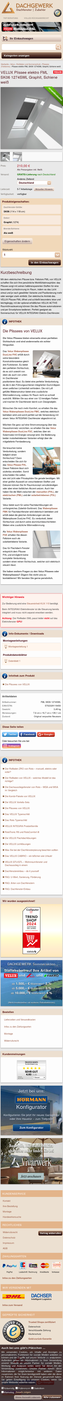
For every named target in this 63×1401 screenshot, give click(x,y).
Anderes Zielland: (25, 178)
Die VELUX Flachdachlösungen (20, 837)
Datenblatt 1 (14, 660)
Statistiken (39, 1388)
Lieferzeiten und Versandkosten (19, 1019)
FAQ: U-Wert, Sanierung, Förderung (23, 877)
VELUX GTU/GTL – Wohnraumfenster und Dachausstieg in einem (26, 863)
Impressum (8, 1242)
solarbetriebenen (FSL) (43, 495)
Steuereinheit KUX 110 (38, 603)
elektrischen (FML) (13, 495)
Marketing (9, 1392)
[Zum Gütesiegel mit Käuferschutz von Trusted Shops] (57, 13)
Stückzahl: (7, 249)
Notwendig (9, 1388)
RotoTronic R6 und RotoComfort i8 (22, 832)
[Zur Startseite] (27, 7)
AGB (5, 1248)
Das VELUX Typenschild (17, 814)
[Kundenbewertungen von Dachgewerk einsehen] (31, 1078)
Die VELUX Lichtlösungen (18, 843)
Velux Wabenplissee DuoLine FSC (29, 429)
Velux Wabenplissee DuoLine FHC (16, 352)
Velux (12, 64)
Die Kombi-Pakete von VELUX (20, 796)
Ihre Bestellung (10, 1206)
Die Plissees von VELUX (17, 684)
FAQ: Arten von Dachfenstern (19, 883)
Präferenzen (24, 1388)
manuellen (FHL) (45, 491)
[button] (10, 734)
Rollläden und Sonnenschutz (28, 64)
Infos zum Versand (12, 1305)
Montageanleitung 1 (18, 646)
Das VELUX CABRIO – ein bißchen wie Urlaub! (28, 855)
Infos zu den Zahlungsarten (17, 1026)
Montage (8, 1033)
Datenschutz (9, 1237)
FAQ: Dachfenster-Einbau (17, 888)
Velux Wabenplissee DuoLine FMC (21, 411)
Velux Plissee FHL (16, 464)
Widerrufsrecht (11, 1040)
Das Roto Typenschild (16, 820)
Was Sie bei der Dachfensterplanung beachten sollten (31, 849)
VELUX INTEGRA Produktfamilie (21, 826)
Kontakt (6, 1200)
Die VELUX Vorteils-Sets (17, 802)
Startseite (5, 64)
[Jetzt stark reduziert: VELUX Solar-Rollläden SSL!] (31, 27)
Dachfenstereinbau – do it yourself (22, 871)
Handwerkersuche (12, 1216)
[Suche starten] (58, 47)
